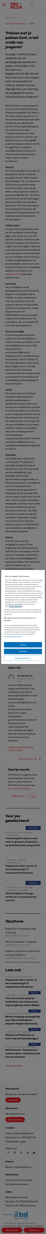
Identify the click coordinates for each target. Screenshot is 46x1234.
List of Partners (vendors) (13, 636)
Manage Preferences (23, 658)
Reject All (23, 651)
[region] (23, 617)
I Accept (23, 645)
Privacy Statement (16, 606)
